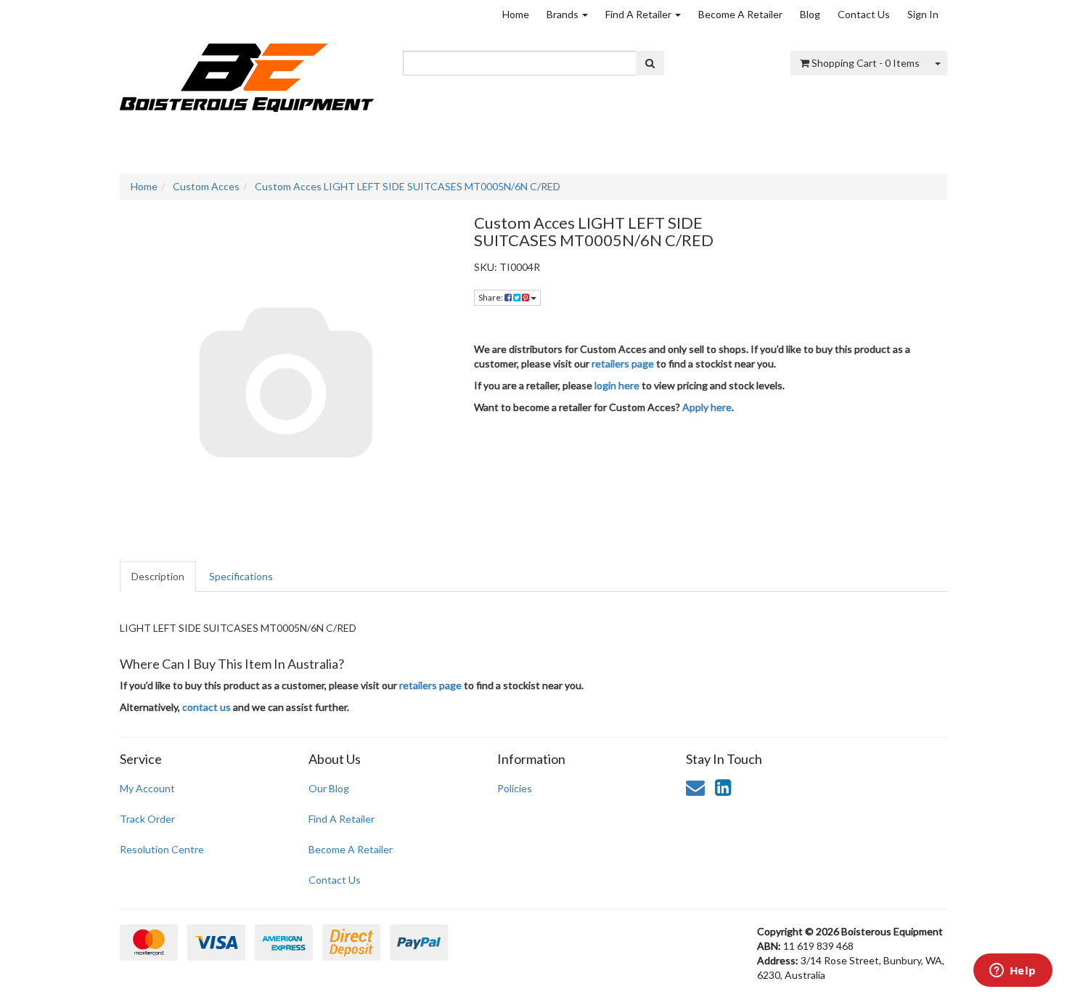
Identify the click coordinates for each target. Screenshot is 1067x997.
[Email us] (695, 787)
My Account (147, 788)
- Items (866, 63)
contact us (206, 707)
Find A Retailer (639, 14)
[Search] (650, 63)
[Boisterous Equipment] (247, 73)
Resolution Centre (162, 849)
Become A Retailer (740, 14)
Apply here (707, 407)
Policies (514, 788)
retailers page (623, 363)
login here (616, 385)
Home (515, 14)
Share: (491, 297)
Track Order (147, 819)
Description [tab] (157, 576)
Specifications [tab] (241, 576)
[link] (723, 787)
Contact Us (864, 14)
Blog (810, 14)
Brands (564, 14)
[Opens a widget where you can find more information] (1012, 971)
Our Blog (328, 788)
